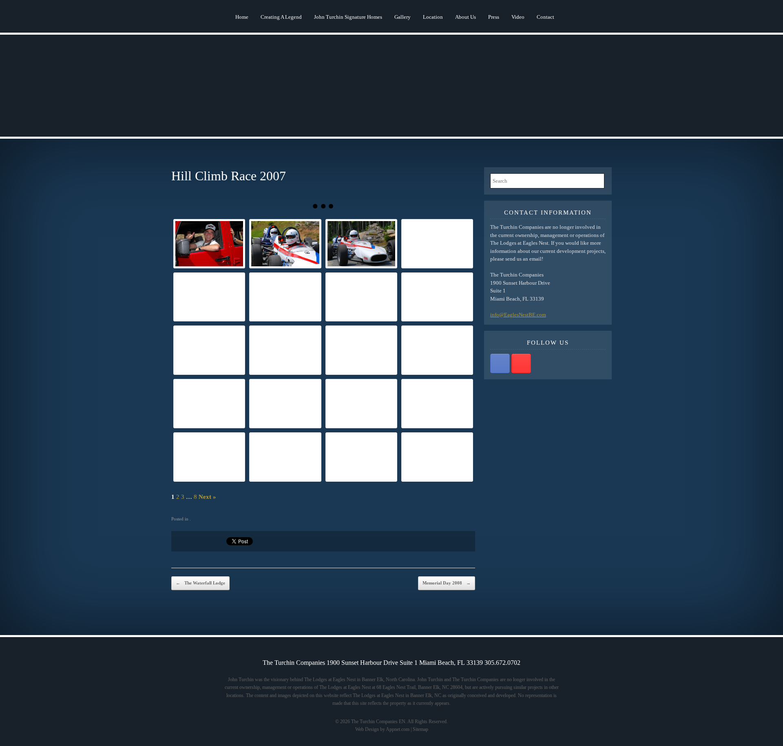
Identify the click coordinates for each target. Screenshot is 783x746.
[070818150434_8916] (437, 350)
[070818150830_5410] (285, 457)
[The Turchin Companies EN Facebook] (500, 363)
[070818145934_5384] (361, 243)
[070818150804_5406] (437, 403)
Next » (207, 497)
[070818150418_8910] (361, 350)
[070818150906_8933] (361, 457)
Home (241, 17)
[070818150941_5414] (437, 457)
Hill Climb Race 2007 (228, 175)
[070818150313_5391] (361, 297)
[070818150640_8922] (285, 403)
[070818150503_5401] (209, 403)
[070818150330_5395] (209, 350)
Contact (545, 17)
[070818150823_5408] (209, 457)
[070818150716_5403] (361, 403)
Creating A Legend (281, 17)
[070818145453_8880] (437, 243)
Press (493, 17)
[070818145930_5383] (285, 243)
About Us (465, 17)
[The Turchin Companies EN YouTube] (521, 363)
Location (433, 17)
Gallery (402, 17)
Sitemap (420, 729)
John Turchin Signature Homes (348, 17)
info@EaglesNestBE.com (518, 315)
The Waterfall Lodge (200, 582)
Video (517, 17)
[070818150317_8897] (437, 297)
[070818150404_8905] (285, 350)
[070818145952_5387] (209, 297)
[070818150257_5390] (285, 297)
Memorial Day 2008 (446, 582)
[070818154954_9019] (209, 243)
